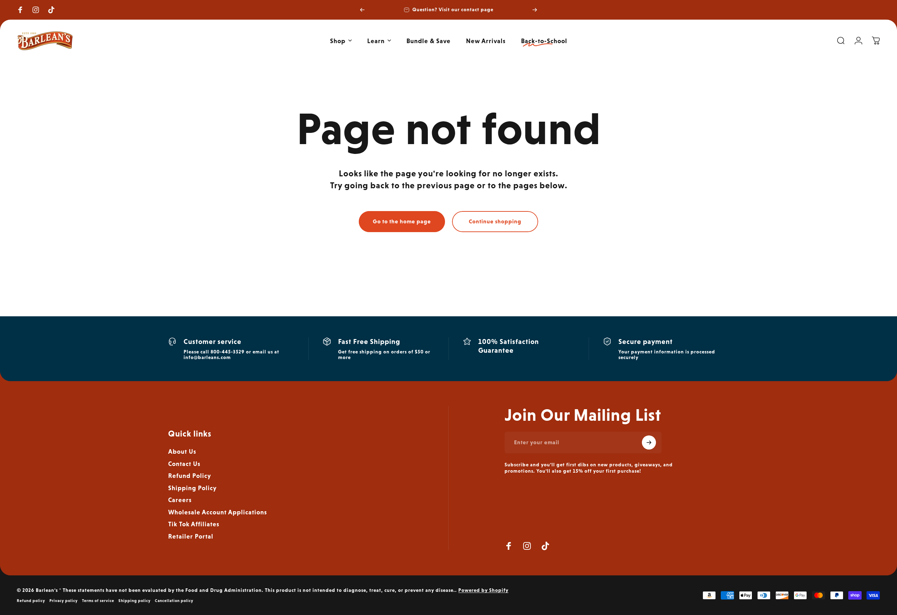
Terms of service (98, 601)
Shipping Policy (192, 488)
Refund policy (31, 601)
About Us (182, 451)
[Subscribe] (649, 442)
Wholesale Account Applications (217, 512)
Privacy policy (63, 601)
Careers (180, 500)
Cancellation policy (174, 601)
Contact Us (184, 463)
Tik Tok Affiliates (193, 524)
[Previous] (362, 10)
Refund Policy (189, 475)
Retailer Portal (190, 536)
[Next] (534, 10)
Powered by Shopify (483, 590)
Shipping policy (134, 601)
